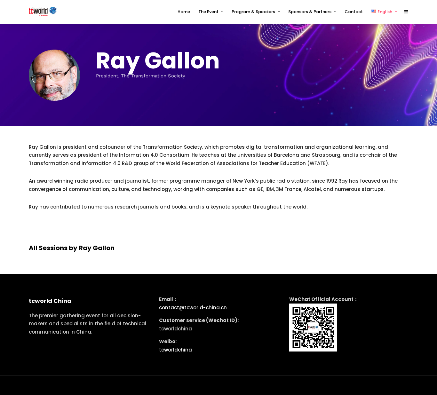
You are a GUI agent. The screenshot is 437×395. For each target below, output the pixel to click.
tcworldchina (175, 349)
